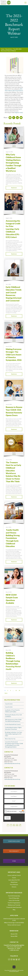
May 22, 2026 (8, 592)
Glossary (14, 887)
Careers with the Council (14, 875)
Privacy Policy (7, 970)
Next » (6, 693)
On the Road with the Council (12, 724)
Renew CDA (14, 934)
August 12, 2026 (9, 151)
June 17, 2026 (9, 459)
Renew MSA (14, 936)
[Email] (20, 117)
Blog (14, 909)
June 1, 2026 (8, 527)
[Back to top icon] (14, 967)
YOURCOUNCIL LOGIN (14, 841)
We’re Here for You (10, 738)
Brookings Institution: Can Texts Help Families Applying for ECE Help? (13, 734)
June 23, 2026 (9, 346)
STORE (14, 861)
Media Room (14, 882)
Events (14, 877)
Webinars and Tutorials (14, 905)
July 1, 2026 (8, 284)
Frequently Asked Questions (14, 907)
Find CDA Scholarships (14, 896)
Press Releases (14, 884)
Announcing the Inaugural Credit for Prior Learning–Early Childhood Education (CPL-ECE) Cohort (13, 229)
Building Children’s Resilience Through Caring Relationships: (13, 661)
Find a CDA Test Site (14, 900)
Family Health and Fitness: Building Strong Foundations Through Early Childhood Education (13, 538)
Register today (19, 112)
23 (16, 690)
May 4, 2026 (8, 650)
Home (2, 49)
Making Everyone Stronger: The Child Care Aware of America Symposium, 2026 (14, 354)
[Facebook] (9, 117)
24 (19, 690)
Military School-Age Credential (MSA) (14, 922)
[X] (13, 117)
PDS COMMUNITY (14, 851)
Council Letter (9, 704)
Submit (7, 818)
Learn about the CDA (14, 880)
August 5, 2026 (9, 218)
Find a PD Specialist (14, 898)
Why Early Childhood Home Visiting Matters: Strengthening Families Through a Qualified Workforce (13, 162)
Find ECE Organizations (14, 902)
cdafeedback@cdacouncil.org (12, 763)
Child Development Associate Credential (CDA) (14, 919)
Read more (14, 187)
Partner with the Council (14, 925)
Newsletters (8, 49)
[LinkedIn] (16, 117)
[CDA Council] (5, 2)
